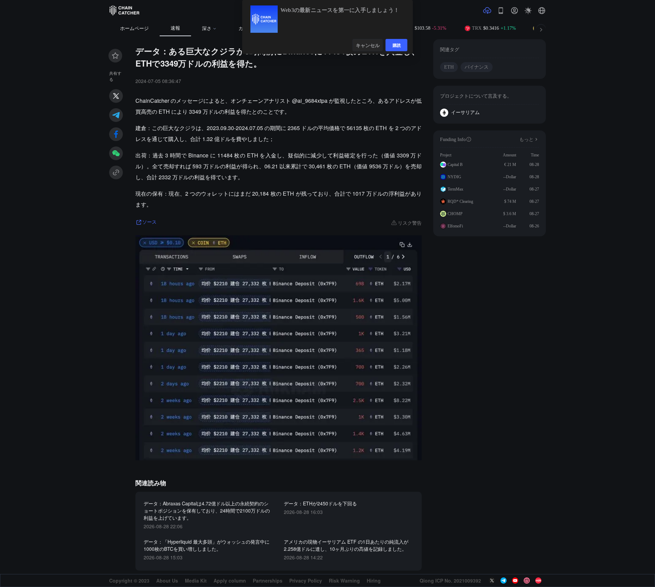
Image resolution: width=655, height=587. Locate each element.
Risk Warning (344, 580)
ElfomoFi (455, 226)
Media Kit (196, 580)
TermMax (455, 189)
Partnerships (267, 580)
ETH (449, 67)
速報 (175, 28)
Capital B (455, 164)
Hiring (374, 580)
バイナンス (477, 67)
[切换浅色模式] (528, 10)
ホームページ (134, 28)
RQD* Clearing (460, 201)
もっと (526, 139)
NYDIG (454, 176)
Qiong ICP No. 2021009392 (450, 580)
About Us (167, 580)
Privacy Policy (305, 580)
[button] (542, 10)
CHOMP (455, 213)
